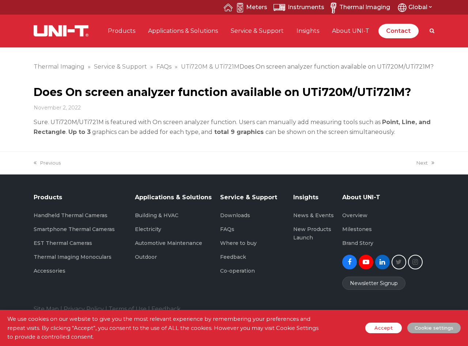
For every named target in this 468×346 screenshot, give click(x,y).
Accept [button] (383, 328)
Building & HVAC (156, 215)
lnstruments (306, 7)
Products (121, 30)
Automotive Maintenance (168, 243)
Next (422, 163)
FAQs (227, 229)
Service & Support (257, 30)
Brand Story (357, 243)
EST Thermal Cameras (63, 243)
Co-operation (237, 271)
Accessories (49, 271)
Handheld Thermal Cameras (70, 215)
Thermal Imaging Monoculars (73, 257)
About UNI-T (350, 30)
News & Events (313, 215)
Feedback (233, 257)
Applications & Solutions (183, 30)
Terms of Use (128, 308)
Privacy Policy (84, 308)
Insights (308, 30)
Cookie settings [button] (434, 328)
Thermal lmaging (364, 7)
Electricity (148, 229)
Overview (354, 215)
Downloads (235, 215)
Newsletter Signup (374, 283)
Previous (50, 163)
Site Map (46, 308)
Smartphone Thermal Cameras (74, 229)
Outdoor (146, 257)
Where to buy (238, 243)
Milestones (357, 229)
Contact (398, 30)
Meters (256, 7)
